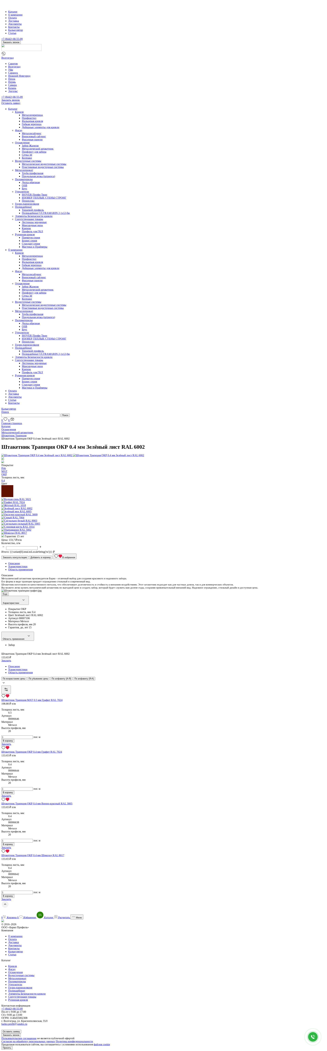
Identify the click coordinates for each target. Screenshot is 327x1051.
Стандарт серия (31, 243)
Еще (5, 594)
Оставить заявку (10, 103)
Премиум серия (31, 237)
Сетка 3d (27, 154)
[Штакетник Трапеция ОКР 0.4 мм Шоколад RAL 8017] (163, 851)
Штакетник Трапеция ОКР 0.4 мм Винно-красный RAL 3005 (36, 803)
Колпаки (27, 157)
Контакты (14, 27)
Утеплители (22, 191)
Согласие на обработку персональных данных (28, 1041)
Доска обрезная (31, 182)
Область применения (14, 639)
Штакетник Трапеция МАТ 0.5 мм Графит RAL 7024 (32, 700)
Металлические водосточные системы (44, 164)
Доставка (13, 20)
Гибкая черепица (31, 124)
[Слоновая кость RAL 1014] (17, 526)
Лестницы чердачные (34, 222)
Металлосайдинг (31, 133)
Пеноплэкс (28, 200)
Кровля (19, 111)
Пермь (12, 82)
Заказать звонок (11, 42)
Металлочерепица (32, 115)
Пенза (11, 78)
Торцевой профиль (33, 210)
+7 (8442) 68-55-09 (12, 38)
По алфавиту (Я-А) (84, 678)
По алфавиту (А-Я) (61, 678)
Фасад (18, 130)
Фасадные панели (32, 139)
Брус (24, 188)
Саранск (13, 72)
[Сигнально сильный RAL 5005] (20, 523)
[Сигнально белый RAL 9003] (19, 520)
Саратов (13, 63)
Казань (12, 88)
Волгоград (7, 57)
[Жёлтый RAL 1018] (13, 505)
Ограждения (22, 142)
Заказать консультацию (15, 557)
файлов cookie (102, 1044)
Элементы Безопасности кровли (33, 216)
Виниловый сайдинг (34, 136)
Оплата (12, 17)
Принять (7, 1048)
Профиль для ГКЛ (32, 231)
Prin (3, 468)
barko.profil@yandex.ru (14, 1024)
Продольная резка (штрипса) (38, 176)
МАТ (4, 471)
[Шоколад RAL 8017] (14, 532)
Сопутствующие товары (29, 219)
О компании (15, 14)
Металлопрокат (24, 170)
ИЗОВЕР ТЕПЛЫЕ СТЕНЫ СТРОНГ (44, 197)
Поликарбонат (23, 206)
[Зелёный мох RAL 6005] (16, 511)
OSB (24, 185)
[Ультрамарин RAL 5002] (16, 529)
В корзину (8, 740)
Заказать (6, 660)
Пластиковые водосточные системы (43, 167)
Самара (12, 85)
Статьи (12, 33)
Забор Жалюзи (30, 145)
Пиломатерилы (24, 179)
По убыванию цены (38, 678)
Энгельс (13, 91)
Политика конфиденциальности (74, 1041)
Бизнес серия (29, 240)
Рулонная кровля (25, 234)
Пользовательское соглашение (18, 1038)
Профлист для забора (34, 151)
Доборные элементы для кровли (40, 127)
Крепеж (26, 228)
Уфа (10, 69)
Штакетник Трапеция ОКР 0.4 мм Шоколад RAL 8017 (32, 855)
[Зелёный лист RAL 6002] (16, 508)
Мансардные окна (32, 225)
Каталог (13, 11)
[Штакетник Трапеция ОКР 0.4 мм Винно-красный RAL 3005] (163, 799)
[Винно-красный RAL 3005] (7, 496)
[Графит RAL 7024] (13, 502)
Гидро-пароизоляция (27, 203)
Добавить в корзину (40, 557)
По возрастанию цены (14, 678)
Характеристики (11, 603)
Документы (15, 23)
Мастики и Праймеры (34, 246)
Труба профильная (32, 173)
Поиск (5, 411)
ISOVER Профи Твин (34, 194)
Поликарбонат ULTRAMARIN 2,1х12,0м (46, 213)
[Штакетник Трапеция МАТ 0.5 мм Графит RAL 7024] (163, 696)
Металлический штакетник (37, 148)
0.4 (3, 480)
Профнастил (29, 118)
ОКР (4, 474)
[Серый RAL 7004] (12, 517)
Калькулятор (15, 30)
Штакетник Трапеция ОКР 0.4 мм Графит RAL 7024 (31, 751)
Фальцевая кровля (32, 121)
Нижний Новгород (19, 75)
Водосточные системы (28, 161)
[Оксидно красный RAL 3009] (19, 514)
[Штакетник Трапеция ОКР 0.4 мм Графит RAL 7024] (163, 748)
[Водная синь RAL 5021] (16, 499)
